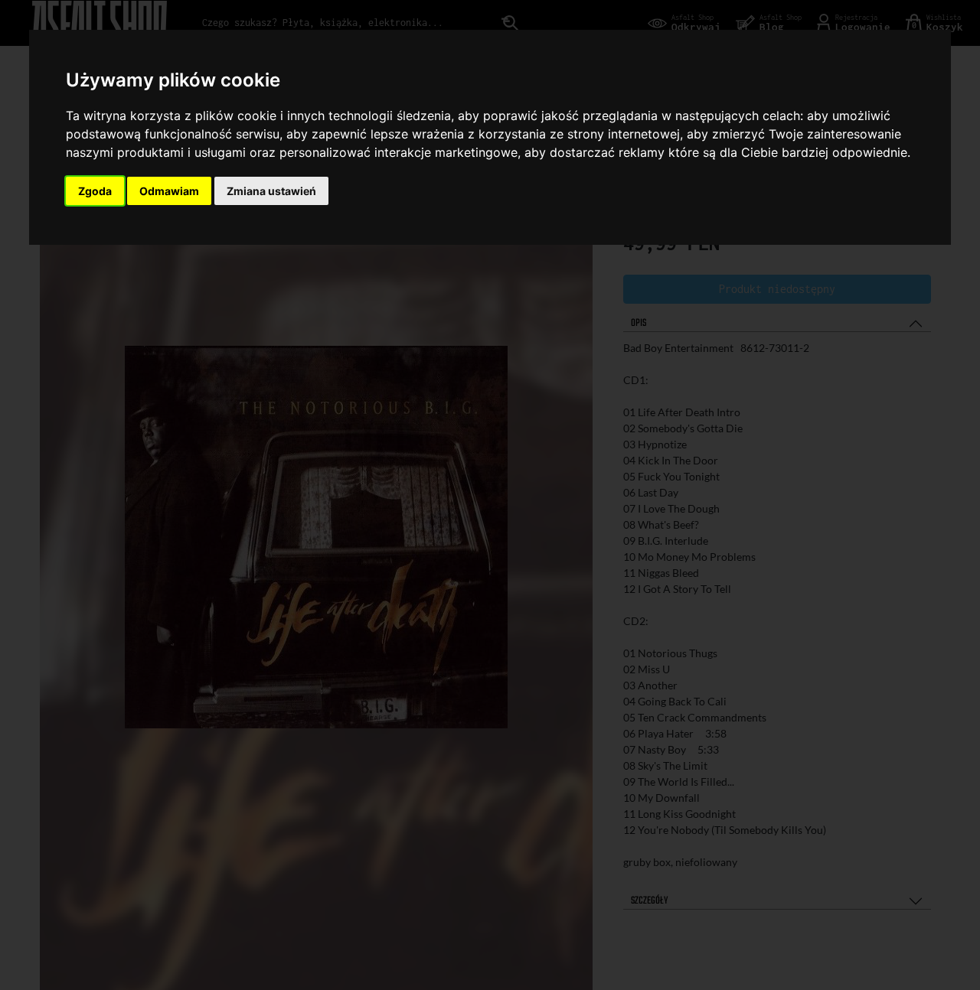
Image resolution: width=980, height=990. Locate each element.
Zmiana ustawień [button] (271, 190)
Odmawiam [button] (169, 190)
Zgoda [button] (95, 190)
